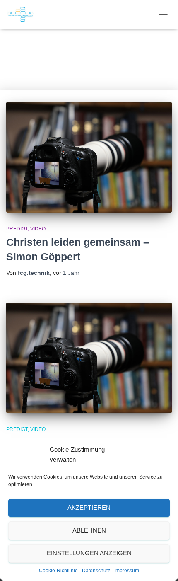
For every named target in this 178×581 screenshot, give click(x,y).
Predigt (17, 229)
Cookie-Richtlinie (58, 571)
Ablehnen (89, 530)
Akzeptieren (89, 507)
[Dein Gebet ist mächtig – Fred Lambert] (89, 358)
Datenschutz (96, 571)
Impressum (126, 571)
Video (38, 229)
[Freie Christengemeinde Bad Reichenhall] (23, 14)
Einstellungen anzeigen (89, 553)
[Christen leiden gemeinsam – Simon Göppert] (89, 157)
